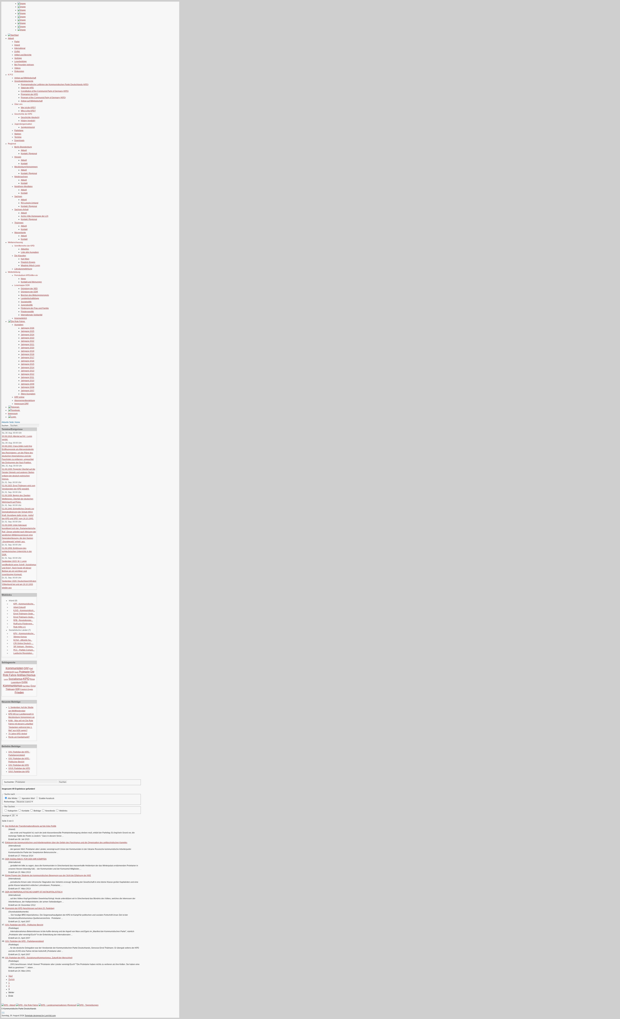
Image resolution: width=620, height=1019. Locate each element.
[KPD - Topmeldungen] (87, 1005)
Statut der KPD (27, 88)
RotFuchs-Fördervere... (23, 624)
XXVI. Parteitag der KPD (19, 771)
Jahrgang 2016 (27, 361)
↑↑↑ (3, 1012)
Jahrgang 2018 (27, 354)
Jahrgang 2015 (27, 364)
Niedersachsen (21, 176)
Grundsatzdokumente (23, 81)
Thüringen (18, 223)
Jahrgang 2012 (27, 374)
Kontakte (26, 811)
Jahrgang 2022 (27, 341)
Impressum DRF (21, 404)
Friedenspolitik (27, 311)
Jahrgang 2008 (27, 387)
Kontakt (24, 163)
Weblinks (63, 811)
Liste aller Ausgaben (30, 252)
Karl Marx (25, 259)
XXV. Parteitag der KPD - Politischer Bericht (24, 925)
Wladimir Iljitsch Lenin (30, 265)
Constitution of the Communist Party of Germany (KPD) (45, 91)
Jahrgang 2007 (27, 391)
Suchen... (6, 426)
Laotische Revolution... (23, 653)
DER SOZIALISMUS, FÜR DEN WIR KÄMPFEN (25, 859)
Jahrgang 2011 (27, 377)
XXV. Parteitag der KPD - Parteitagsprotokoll (24, 941)
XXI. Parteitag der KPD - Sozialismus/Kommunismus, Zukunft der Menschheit (38, 958)
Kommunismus (12, 685)
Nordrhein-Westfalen (23, 186)
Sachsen (18, 196)
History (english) (28, 121)
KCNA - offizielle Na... (22, 640)
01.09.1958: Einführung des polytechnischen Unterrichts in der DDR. (17, 551)
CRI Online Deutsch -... (23, 643)
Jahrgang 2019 (27, 351)
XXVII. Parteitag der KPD (19, 768)
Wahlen (17, 134)
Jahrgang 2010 (27, 381)
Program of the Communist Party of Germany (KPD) (43, 97)
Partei (17, 41)
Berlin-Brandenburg (23, 147)
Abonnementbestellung (24, 400)
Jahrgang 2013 (27, 371)
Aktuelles (25, 249)
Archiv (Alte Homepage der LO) (34, 216)
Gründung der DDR (29, 292)
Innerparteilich (20, 318)
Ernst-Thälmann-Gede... (23, 614)
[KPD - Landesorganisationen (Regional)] (58, 1005)
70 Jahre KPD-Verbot (17, 734)
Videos (17, 68)
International (19, 48)
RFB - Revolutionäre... (23, 620)
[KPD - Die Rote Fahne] (27, 1005)
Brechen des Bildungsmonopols (35, 295)
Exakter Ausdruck (46, 798)
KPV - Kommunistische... (24, 633)
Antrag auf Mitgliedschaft (25, 78)
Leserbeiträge (20, 61)
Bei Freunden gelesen (24, 65)
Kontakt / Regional (29, 153)
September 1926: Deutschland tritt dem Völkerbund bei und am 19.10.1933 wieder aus (19, 584)
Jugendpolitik (27, 305)
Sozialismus (16, 679)
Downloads (19, 140)
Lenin (6, 679)
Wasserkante (20, 232)
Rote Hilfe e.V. (19, 627)
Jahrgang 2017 (27, 357)
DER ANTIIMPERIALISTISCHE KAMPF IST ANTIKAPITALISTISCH (33, 892)
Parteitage (18, 130)
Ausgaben (18, 325)
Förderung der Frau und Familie (35, 308)
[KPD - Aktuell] (8, 1005)
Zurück (12, 979)
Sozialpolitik (26, 302)
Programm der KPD (29, 94)
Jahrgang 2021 (27, 344)
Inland (17, 45)
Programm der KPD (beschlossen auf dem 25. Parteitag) (29, 908)
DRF (26, 668)
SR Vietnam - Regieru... (23, 646)
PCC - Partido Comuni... (23, 650)
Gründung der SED (29, 288)
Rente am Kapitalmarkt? (19, 737)
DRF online (19, 397)
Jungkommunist (28, 127)
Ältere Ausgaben (28, 394)
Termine (17, 137)
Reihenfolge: (10, 802)
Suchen (62, 782)
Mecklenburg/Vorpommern (26, 167)
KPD (26, 678)
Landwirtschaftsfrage (30, 298)
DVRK (17, 51)
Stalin (16, 672)
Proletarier (24, 671)
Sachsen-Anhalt (21, 209)
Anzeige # (6, 815)
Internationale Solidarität (31, 315)
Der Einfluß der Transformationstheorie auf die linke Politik (30, 826)
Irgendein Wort (28, 798)
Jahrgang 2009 (27, 384)
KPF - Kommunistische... (24, 604)
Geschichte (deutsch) (30, 117)
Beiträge (37, 811)
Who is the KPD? (28, 111)
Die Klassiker (20, 256)
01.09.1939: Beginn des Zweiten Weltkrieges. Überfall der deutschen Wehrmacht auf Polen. (17, 498)
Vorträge (18, 58)
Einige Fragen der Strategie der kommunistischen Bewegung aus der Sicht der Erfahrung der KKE (48, 875)
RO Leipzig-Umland (29, 203)
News (23, 279)
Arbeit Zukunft (19, 607)
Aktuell (24, 150)
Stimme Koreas (20, 637)
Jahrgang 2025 (27, 331)
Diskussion (19, 71)
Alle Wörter (12, 798)
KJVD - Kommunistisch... (24, 610)
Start (11, 976)
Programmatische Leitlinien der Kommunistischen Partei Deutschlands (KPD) (54, 84)
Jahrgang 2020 (27, 348)
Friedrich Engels (28, 262)
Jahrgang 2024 (27, 335)
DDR (17, 689)
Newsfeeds (50, 811)
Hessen (17, 157)
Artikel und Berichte (22, 55)
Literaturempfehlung (23, 269)
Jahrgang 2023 (27, 338)
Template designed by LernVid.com (40, 1015)
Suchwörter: (9, 782)
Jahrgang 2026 (27, 328)
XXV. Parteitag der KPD (18, 765)
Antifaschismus (26, 675)
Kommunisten (14, 668)
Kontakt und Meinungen (31, 282)
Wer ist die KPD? (28, 107)
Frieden (19, 692)
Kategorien (13, 811)
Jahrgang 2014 (27, 367)
